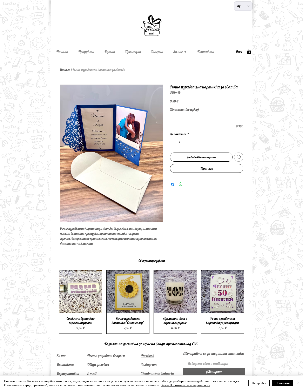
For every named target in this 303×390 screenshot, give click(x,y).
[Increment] (185, 142)
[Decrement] (173, 142)
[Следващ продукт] (250, 302)
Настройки (259, 383)
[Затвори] (298, 383)
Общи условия (98, 364)
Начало (65, 70)
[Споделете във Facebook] (172, 184)
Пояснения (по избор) (184, 109)
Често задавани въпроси (106, 355)
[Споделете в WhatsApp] (180, 184)
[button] (249, 51)
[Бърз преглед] (80, 291)
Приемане (283, 383)
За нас (61, 355)
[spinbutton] (179, 142)
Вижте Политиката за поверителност (185, 385)
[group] (151, 302)
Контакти (65, 364)
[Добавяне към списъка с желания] (238, 157)
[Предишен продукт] (52, 302)
